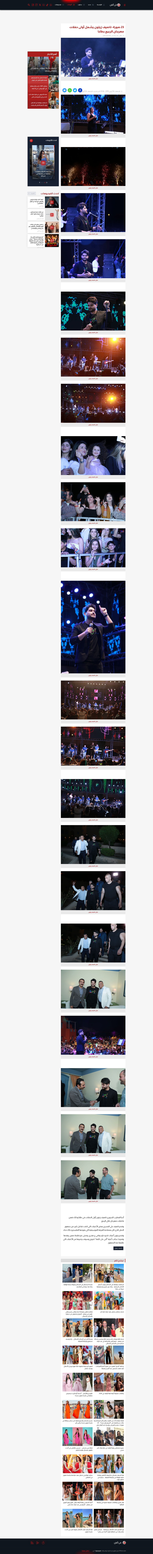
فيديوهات (58, 4)
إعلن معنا (85, 1551)
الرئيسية (99, 4)
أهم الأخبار (52, 54)
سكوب (80, 4)
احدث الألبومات (51, 140)
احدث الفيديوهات (45, 193)
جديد (89, 4)
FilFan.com (122, 1551)
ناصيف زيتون (118, 1248)
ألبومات (69, 4)
